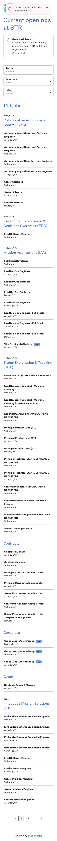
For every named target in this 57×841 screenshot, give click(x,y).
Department (11, 79)
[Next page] (41, 818)
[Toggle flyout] (50, 81)
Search (9, 68)
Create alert (18, 53)
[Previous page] (15, 818)
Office (9, 90)
